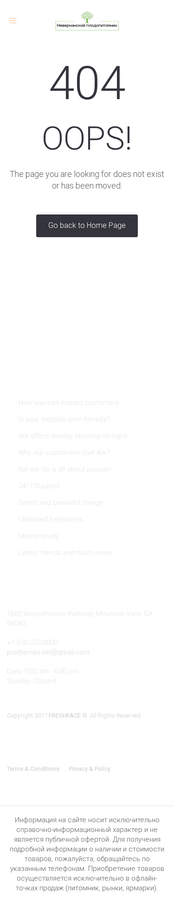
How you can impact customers (69, 402)
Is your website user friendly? (64, 419)
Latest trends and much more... (68, 552)
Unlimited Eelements (51, 519)
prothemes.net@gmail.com (48, 652)
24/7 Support (39, 486)
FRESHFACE (65, 715)
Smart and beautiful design (61, 502)
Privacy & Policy (89, 768)
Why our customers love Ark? (64, 452)
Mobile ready (39, 536)
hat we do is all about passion (65, 469)
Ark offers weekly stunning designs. (74, 436)
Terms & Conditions (33, 768)
